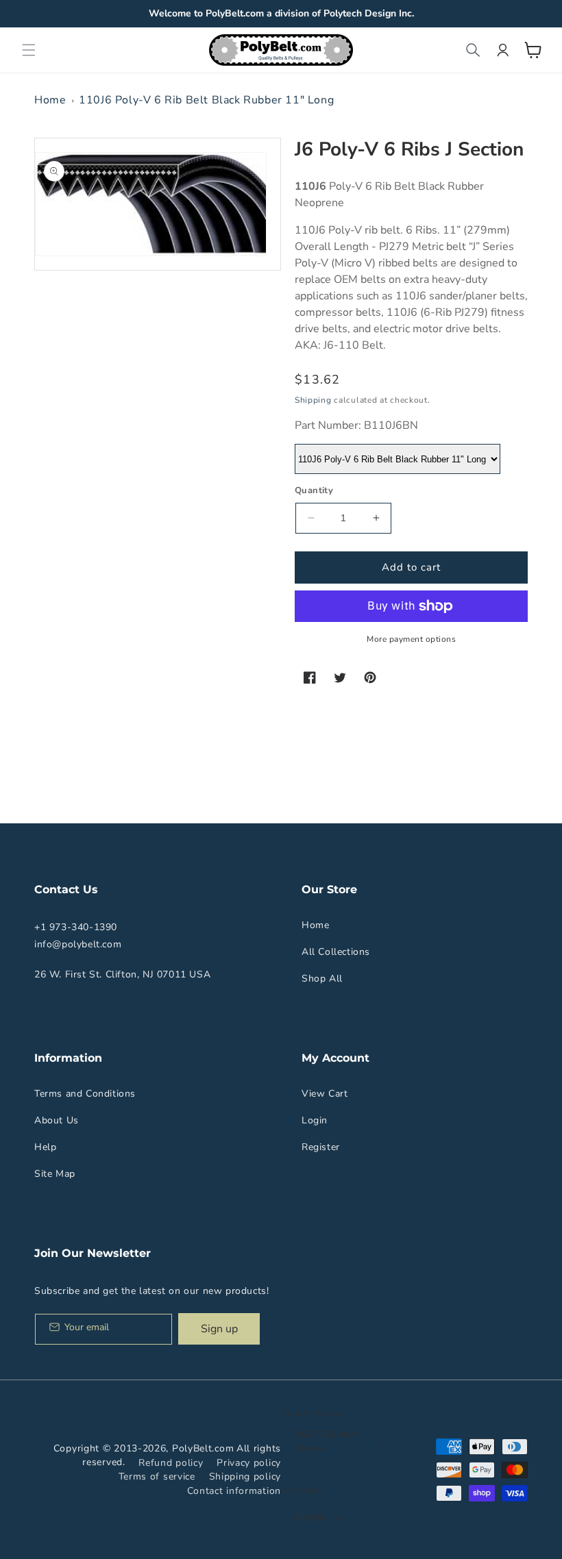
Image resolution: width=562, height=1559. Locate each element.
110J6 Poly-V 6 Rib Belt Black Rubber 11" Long (206, 100)
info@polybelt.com (77, 944)
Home (50, 100)
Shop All (322, 978)
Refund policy (170, 1462)
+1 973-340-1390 (75, 927)
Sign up (219, 1328)
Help (45, 1146)
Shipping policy (245, 1476)
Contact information (234, 1490)
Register (321, 1146)
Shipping (313, 400)
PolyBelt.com (203, 1448)
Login (315, 1120)
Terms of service (157, 1476)
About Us (56, 1120)
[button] (29, 50)
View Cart (324, 1093)
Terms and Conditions (85, 1093)
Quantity (314, 490)
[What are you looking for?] (473, 50)
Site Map (54, 1173)
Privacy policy (249, 1462)
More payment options (411, 639)
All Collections (336, 951)
